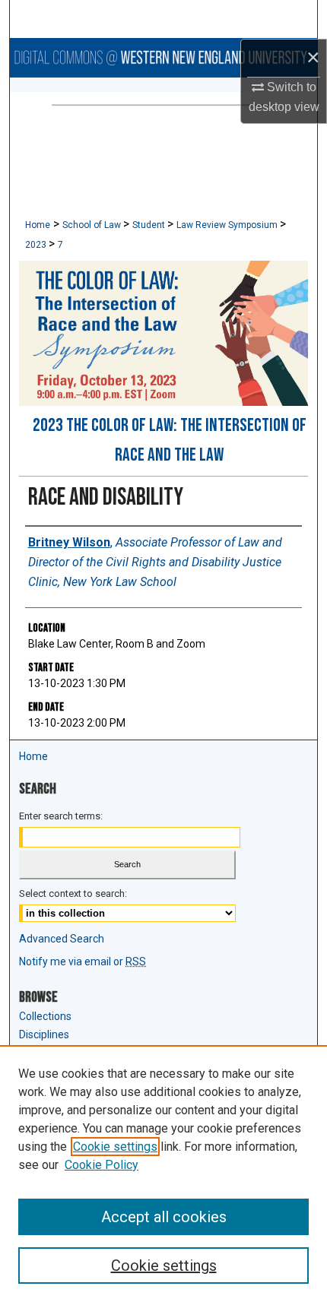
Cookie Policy (101, 1165)
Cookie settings (115, 1146)
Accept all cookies (164, 1217)
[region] (163, 1173)
